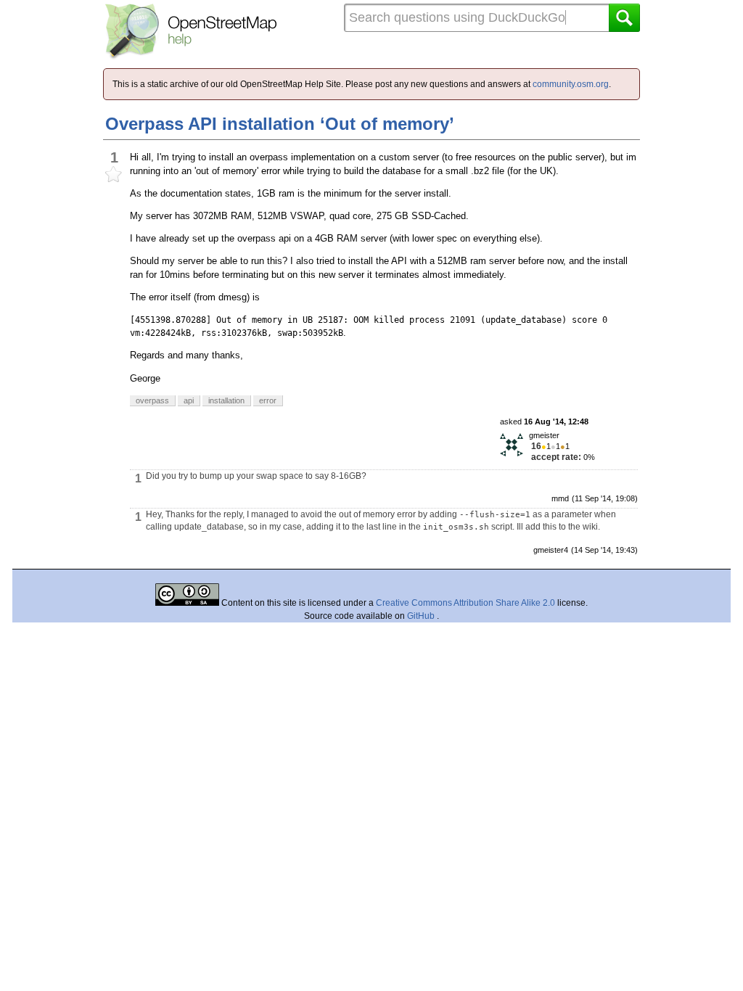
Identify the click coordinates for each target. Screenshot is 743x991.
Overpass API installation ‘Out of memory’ (279, 123)
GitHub (422, 616)
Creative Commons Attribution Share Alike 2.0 (465, 603)
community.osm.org (571, 84)
